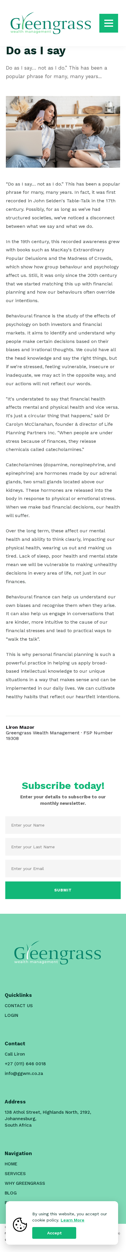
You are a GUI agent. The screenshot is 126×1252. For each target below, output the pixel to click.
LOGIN (11, 1015)
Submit (63, 890)
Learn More (72, 1220)
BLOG (11, 1193)
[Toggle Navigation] (108, 23)
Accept (54, 1233)
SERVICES (15, 1173)
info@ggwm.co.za (24, 1073)
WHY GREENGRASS (25, 1183)
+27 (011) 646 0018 (25, 1063)
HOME (11, 1164)
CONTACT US (19, 1005)
